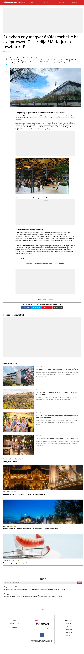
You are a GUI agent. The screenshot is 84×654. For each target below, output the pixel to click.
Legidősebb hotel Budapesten (14, 587)
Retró (31, 2)
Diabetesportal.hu (68, 626)
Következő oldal (47, 299)
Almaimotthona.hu (68, 620)
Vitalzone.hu (68, 623)
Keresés (80, 582)
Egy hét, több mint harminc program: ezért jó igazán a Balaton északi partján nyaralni (30, 528)
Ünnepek (74, 2)
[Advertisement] (43, 20)
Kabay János (8, 594)
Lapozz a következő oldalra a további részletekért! (45, 263)
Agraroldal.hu (68, 635)
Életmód (60, 2)
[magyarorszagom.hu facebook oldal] (42, 635)
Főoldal (14, 620)
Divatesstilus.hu (68, 629)
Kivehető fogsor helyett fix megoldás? (15, 563)
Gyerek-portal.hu (68, 632)
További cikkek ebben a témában (14, 459)
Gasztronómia (19, 2)
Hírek (45, 2)
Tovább (63, 589)
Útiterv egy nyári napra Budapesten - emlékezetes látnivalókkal (24, 494)
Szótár (43, 579)
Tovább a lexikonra (43, 600)
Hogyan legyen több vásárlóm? (42, 629)
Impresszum (14, 627)
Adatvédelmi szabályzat (14, 623)
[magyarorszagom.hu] (10, 2)
